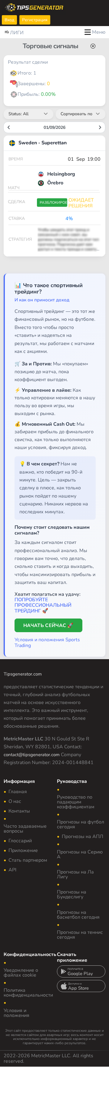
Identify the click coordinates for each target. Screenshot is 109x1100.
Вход (9, 20)
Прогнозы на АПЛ (82, 836)
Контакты (19, 811)
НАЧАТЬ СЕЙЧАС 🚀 (48, 625)
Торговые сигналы (50, 46)
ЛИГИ (17, 32)
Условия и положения (16, 1013)
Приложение (23, 850)
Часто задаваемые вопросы (25, 828)
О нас (14, 801)
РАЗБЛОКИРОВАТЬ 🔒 (53, 202)
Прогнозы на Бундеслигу (71, 894)
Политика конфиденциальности (28, 993)
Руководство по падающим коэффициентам (75, 802)
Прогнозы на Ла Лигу (75, 874)
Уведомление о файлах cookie (21, 973)
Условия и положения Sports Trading (47, 642)
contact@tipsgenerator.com (32, 755)
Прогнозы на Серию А (80, 854)
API (12, 869)
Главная (17, 791)
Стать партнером (27, 860)
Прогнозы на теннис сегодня (80, 935)
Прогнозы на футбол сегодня (80, 824)
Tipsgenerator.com (23, 674)
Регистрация (35, 20)
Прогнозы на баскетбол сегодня (78, 915)
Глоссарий (20, 840)
